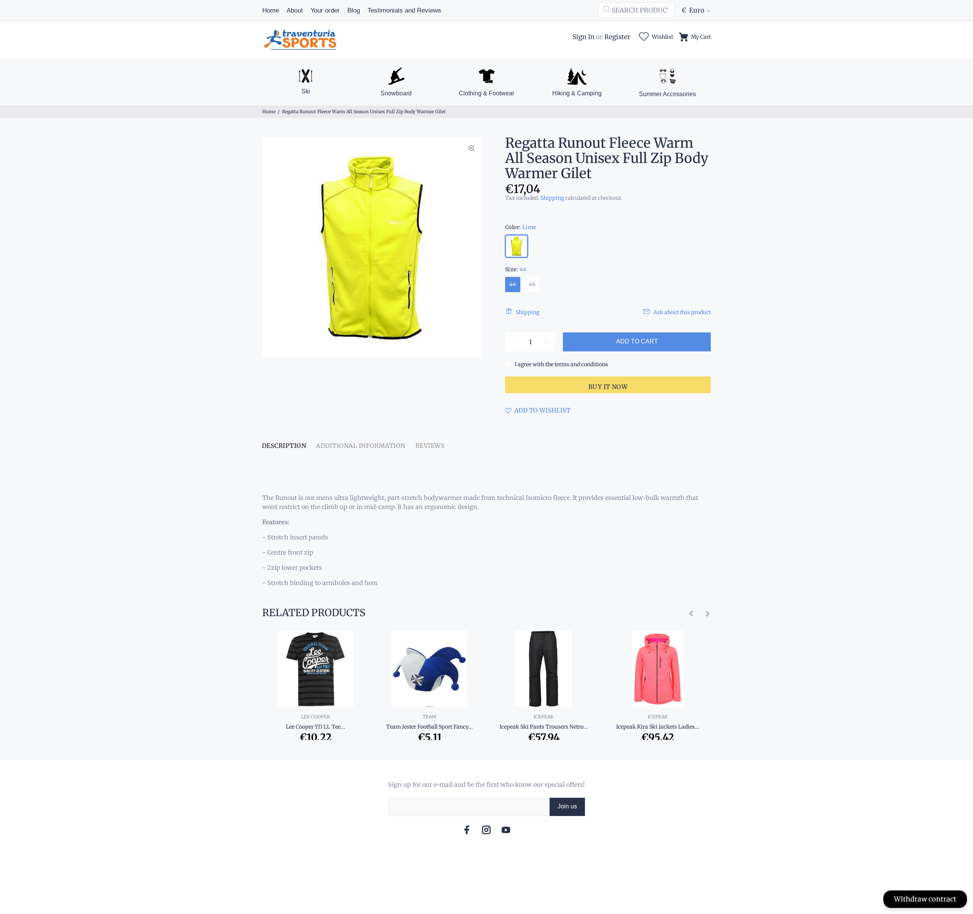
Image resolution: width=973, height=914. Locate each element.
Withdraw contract (925, 899)
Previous (691, 613)
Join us (567, 806)
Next (707, 613)
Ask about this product (682, 312)
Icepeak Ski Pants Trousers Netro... (543, 726)
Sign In (583, 37)
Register (617, 37)
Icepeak (544, 716)
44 (512, 284)
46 (532, 284)
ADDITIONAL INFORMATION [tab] (361, 445)
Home (269, 111)
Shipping (552, 198)
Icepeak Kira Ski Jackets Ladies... (657, 726)
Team (429, 716)
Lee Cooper (315, 716)
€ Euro (692, 10)
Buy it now (608, 387)
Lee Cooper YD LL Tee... (315, 726)
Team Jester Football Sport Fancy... (429, 726)
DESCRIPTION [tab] (284, 445)
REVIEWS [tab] (430, 445)
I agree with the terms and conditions (561, 364)
